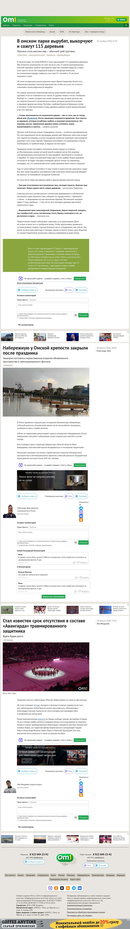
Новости (6, 25)
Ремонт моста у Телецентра (35, 32)
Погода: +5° (109, 19)
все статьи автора (23, 514)
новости (41, 719)
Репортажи (27, 25)
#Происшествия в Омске (37, 55)
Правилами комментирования (44, 318)
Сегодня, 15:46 (23, 562)
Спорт (37, 705)
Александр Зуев (104, 350)
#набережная (8, 365)
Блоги (51, 25)
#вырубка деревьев (63, 55)
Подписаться (80, 278)
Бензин (52, 32)
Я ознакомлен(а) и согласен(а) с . (35, 318)
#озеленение (51, 55)
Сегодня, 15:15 (23, 577)
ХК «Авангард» (74, 32)
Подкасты (16, 25)
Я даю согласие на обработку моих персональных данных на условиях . (42, 314)
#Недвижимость (9, 869)
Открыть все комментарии (53, 596)
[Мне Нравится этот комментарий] (74, 562)
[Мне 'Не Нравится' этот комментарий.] (78, 562)
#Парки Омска (22, 55)
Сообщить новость (28, 290)
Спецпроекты (40, 25)
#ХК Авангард (8, 640)
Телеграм (83, 290)
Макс (70, 290)
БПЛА (62, 32)
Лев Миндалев (103, 623)
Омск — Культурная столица (95, 32)
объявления (32, 118)
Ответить (84, 562)
